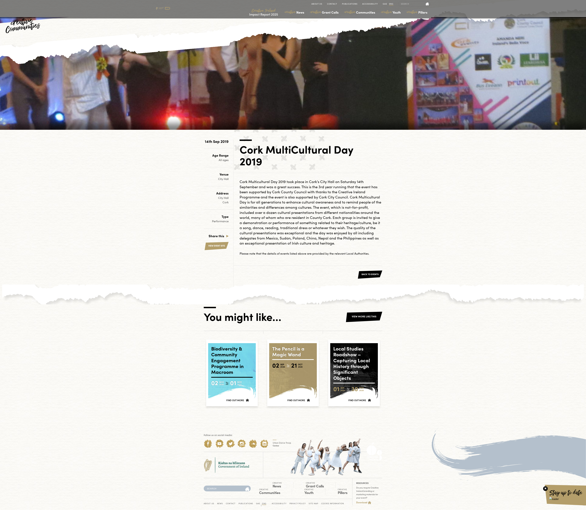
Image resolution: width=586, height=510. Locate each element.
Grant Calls (324, 12)
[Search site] (427, 3)
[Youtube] (219, 443)
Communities (359, 12)
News (294, 12)
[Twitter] (230, 443)
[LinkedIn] (264, 443)
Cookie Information (332, 504)
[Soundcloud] (253, 443)
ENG (391, 4)
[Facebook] (208, 443)
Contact (332, 4)
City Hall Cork (223, 200)
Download (361, 502)
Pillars (417, 12)
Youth (391, 12)
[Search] (247, 489)
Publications (349, 4)
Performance (220, 221)
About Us (316, 4)
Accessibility (370, 4)
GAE (385, 4)
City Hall (223, 179)
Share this (216, 235)
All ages (224, 160)
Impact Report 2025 (263, 12)
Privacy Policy (297, 504)
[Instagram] (241, 443)
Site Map (313, 504)
